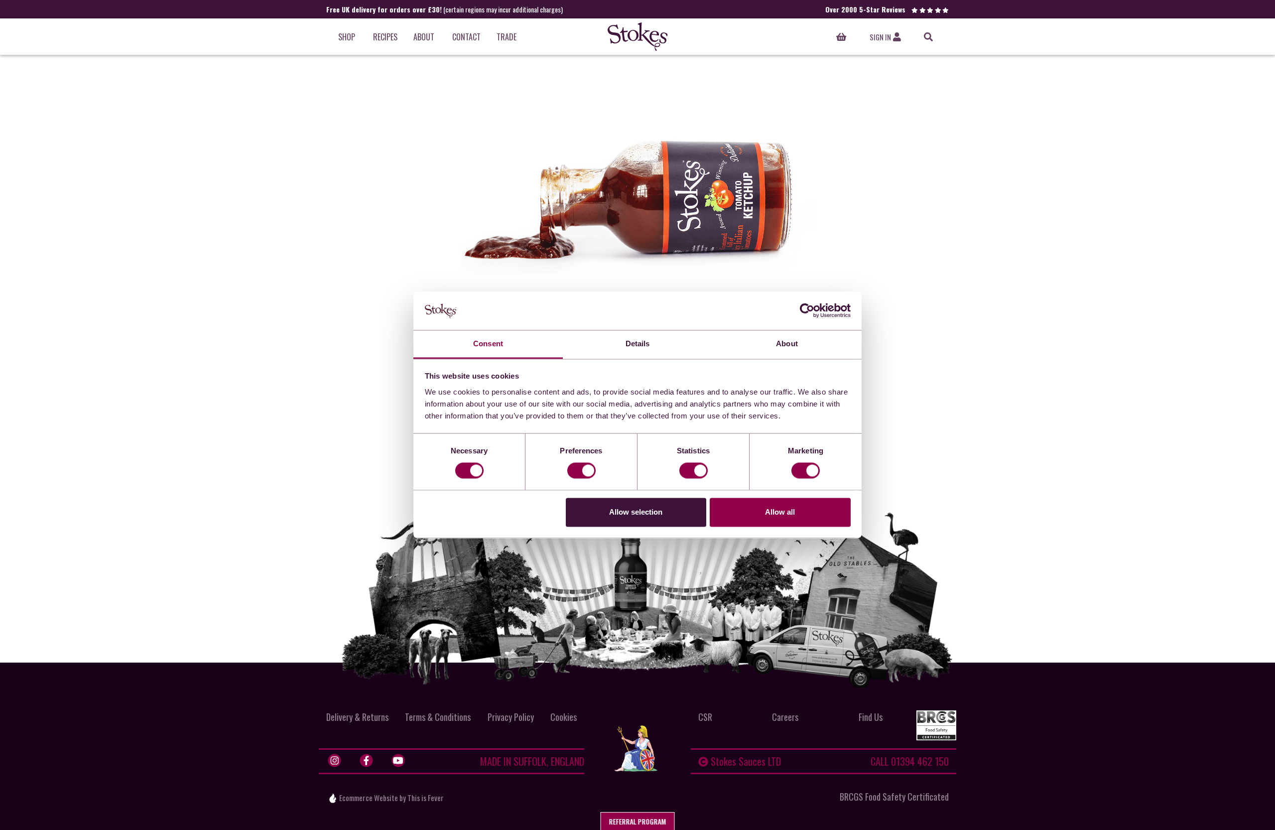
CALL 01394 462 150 (910, 761)
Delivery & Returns (357, 716)
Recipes (385, 37)
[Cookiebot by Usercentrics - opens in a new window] (807, 310)
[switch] (581, 471)
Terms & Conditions (438, 716)
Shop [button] (346, 37)
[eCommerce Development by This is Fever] (332, 798)
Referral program (637, 821)
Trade (506, 37)
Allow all (780, 512)
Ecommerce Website (368, 797)
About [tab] (787, 343)
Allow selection (635, 512)
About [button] (423, 37)
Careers (785, 716)
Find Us (871, 716)
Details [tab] (638, 343)
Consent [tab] (488, 343)
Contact (466, 37)
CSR (705, 716)
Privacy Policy (511, 716)
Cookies (563, 716)
